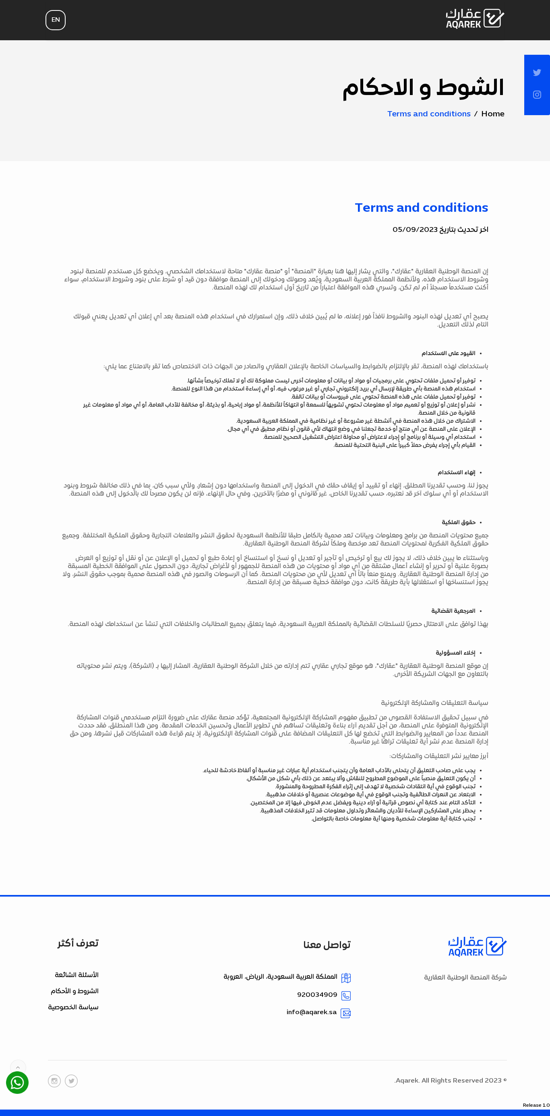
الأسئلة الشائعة (77, 975)
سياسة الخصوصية (73, 1008)
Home (493, 114)
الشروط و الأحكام (75, 992)
